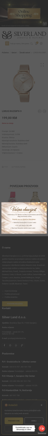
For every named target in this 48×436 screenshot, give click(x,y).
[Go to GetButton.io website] (42, 433)
